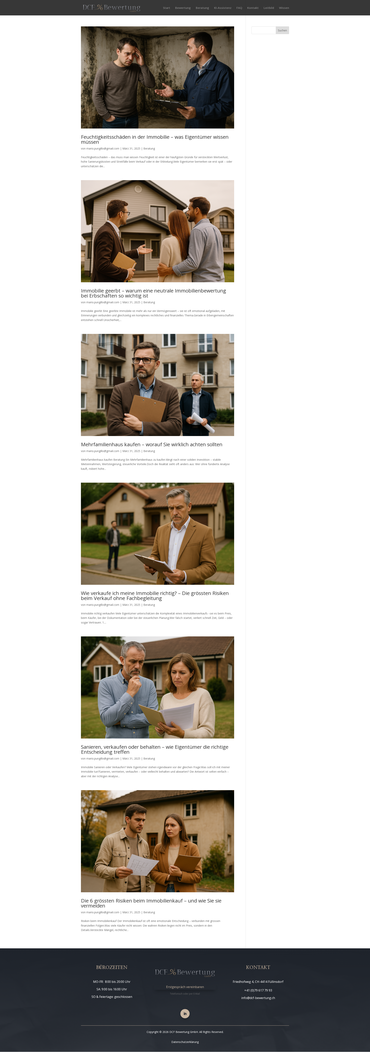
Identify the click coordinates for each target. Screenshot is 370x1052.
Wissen (284, 8)
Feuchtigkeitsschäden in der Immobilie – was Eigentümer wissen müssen (155, 139)
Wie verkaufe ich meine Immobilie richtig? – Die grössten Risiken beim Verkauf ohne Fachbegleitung (155, 596)
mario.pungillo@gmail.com (102, 148)
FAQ (239, 8)
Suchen (282, 30)
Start (166, 8)
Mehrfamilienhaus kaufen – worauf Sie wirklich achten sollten (151, 444)
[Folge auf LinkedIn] (185, 1013)
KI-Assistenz (222, 8)
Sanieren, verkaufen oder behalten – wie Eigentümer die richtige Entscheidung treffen (154, 749)
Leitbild (269, 8)
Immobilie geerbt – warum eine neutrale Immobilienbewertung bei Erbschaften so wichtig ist (153, 293)
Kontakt (253, 8)
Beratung (202, 8)
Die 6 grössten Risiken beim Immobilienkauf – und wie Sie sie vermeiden (151, 903)
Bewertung (183, 8)
